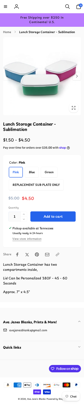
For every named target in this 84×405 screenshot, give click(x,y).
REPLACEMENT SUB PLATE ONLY (36, 185)
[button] (5, 6)
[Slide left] (7, 76)
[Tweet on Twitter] (27, 254)
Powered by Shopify (56, 398)
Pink (16, 172)
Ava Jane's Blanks (36, 398)
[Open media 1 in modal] (42, 76)
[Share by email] (47, 254)
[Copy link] (57, 254)
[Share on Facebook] (17, 254)
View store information (26, 238)
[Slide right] (76, 76)
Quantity (13, 207)
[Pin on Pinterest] (37, 254)
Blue (32, 172)
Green (49, 172)
